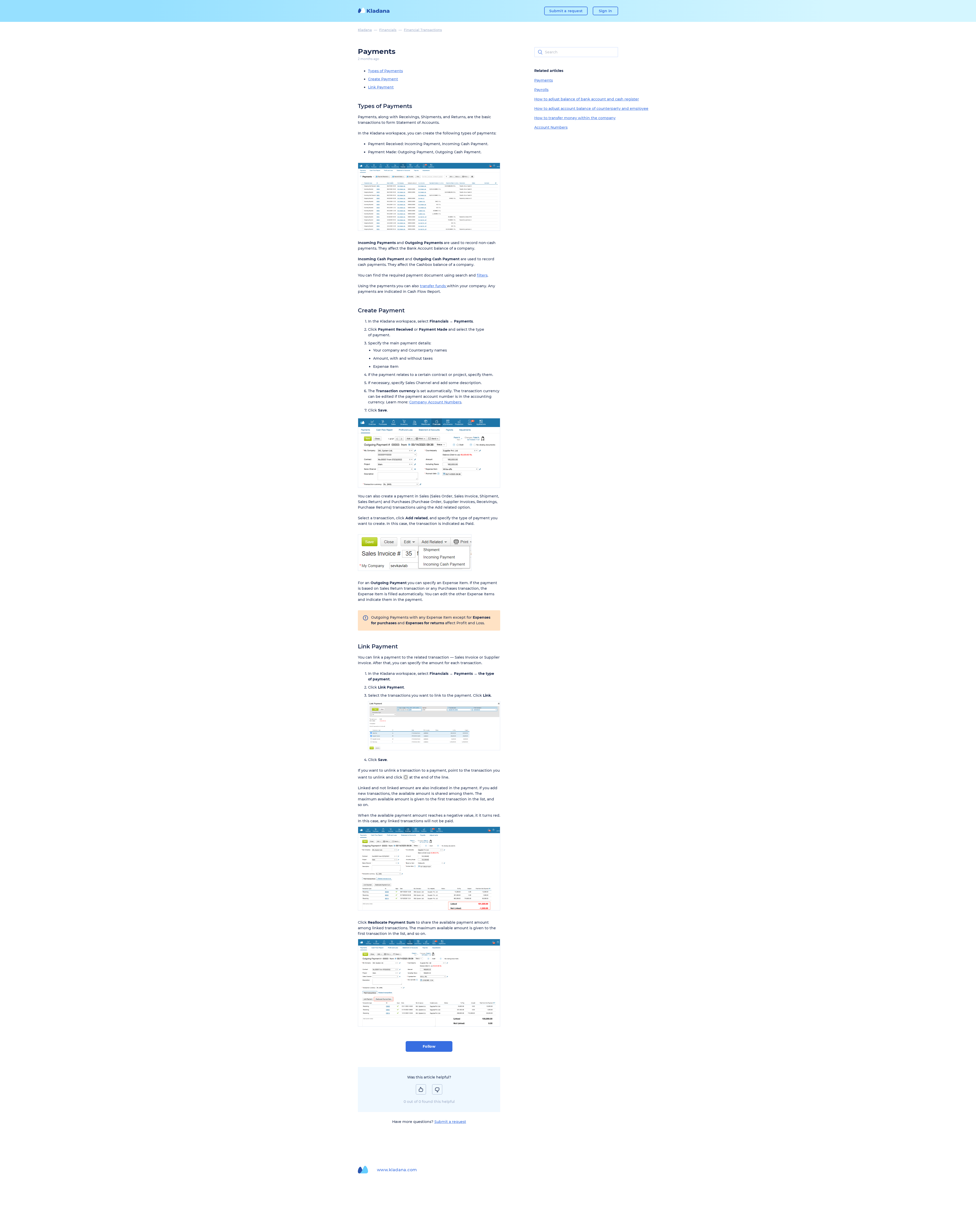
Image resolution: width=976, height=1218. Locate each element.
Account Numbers (551, 127)
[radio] (421, 1089)
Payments (543, 80)
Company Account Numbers (435, 402)
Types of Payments (385, 71)
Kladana (365, 30)
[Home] (374, 11)
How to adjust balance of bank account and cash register (586, 99)
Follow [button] (429, 1046)
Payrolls (541, 89)
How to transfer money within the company (575, 118)
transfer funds (433, 286)
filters (482, 275)
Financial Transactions (423, 30)
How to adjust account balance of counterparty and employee (591, 108)
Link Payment (381, 87)
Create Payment (383, 79)
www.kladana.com (397, 1170)
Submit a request (566, 11)
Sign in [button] (605, 11)
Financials (387, 30)
